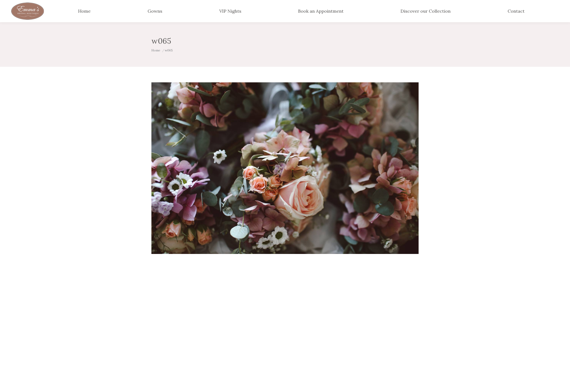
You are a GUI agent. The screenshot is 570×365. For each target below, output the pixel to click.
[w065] (285, 168)
